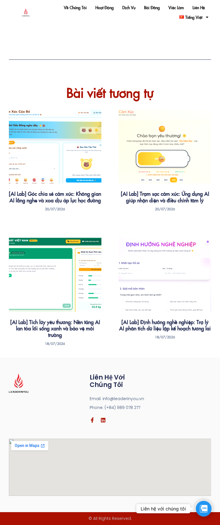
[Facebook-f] (92, 420)
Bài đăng (152, 7)
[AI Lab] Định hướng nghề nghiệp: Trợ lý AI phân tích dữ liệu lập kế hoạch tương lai (165, 325)
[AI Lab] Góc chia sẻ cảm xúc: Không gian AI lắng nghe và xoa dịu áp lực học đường (55, 197)
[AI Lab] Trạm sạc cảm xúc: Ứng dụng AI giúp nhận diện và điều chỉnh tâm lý (165, 197)
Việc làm (176, 7)
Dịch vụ (128, 7)
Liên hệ (198, 7)
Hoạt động (104, 7)
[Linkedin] (103, 420)
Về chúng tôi (75, 7)
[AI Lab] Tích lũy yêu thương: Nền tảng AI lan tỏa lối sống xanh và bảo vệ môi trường (55, 328)
